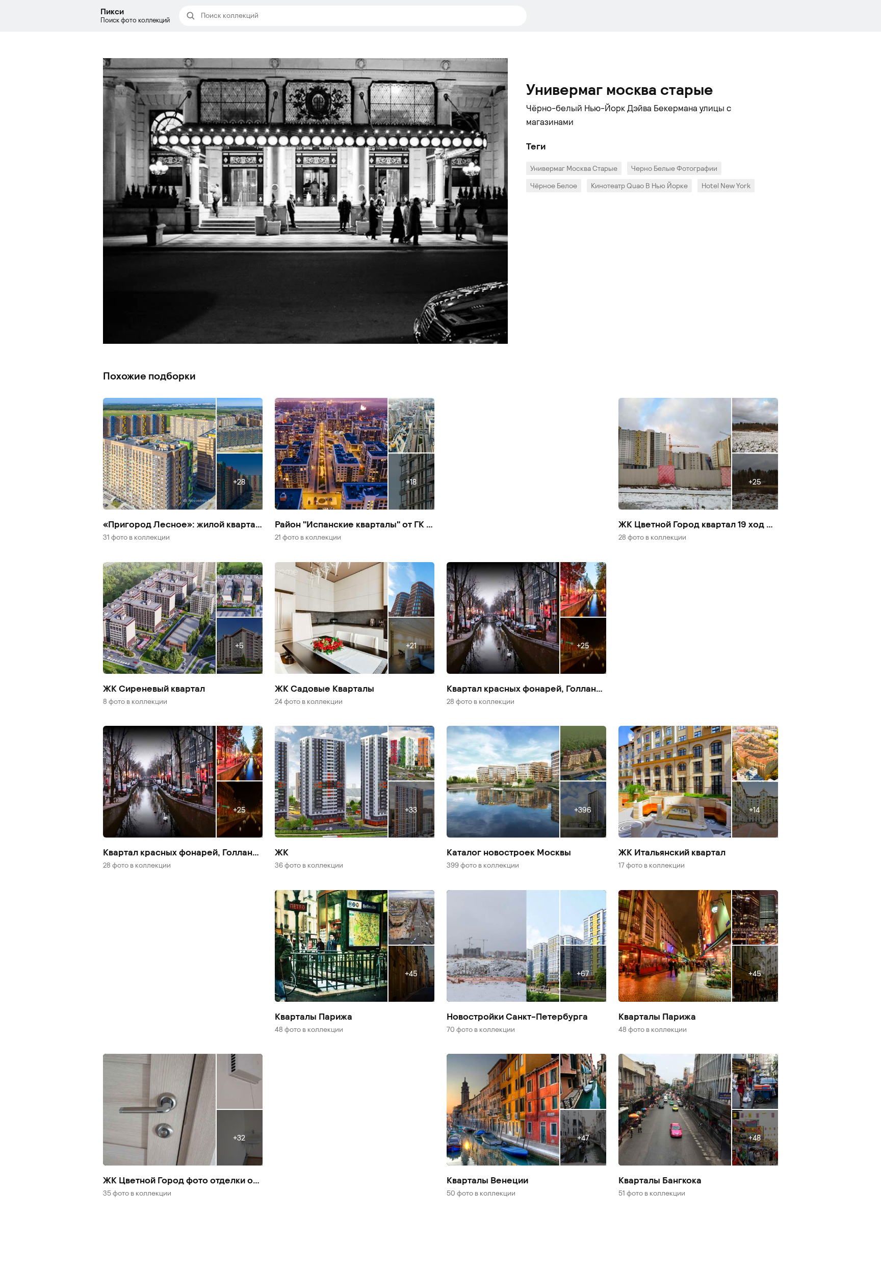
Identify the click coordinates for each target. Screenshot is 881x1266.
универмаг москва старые (573, 168)
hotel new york (726, 185)
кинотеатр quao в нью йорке (639, 185)
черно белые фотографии (674, 168)
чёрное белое (553, 185)
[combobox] (360, 16)
